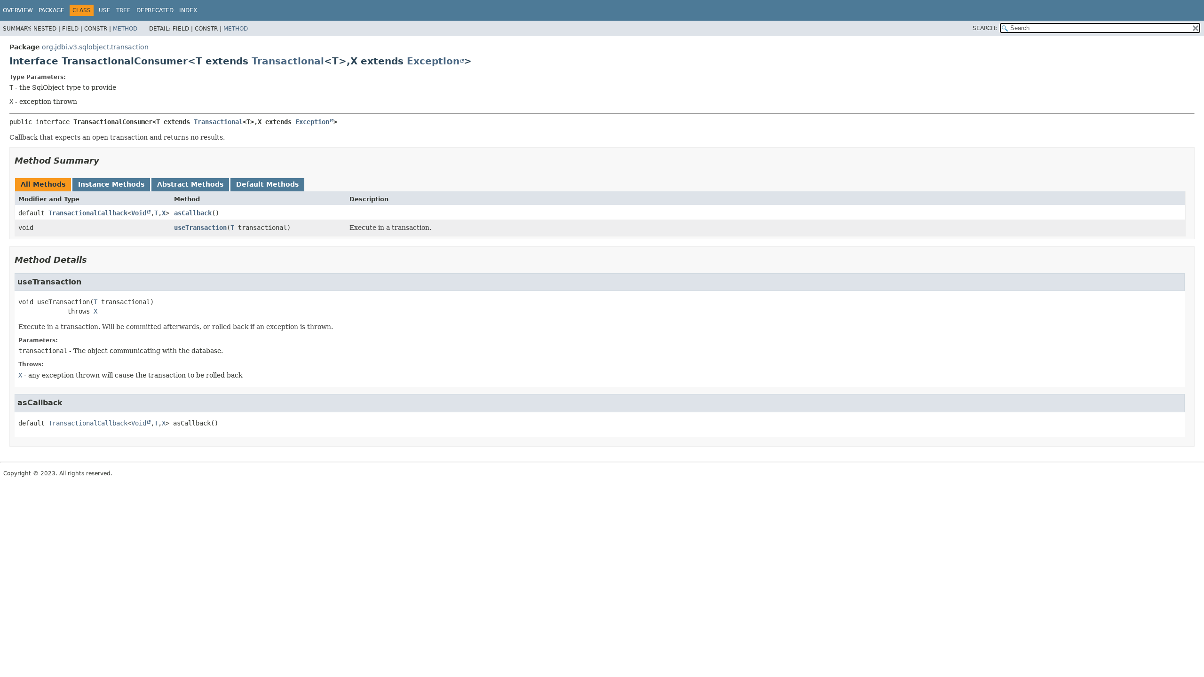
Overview (18, 10)
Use (105, 10)
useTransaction (200, 227)
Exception (433, 61)
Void (138, 213)
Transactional (288, 61)
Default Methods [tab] (267, 184)
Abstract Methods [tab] (190, 184)
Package (51, 10)
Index (188, 10)
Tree (123, 10)
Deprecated (155, 10)
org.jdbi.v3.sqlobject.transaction (95, 47)
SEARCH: (985, 28)
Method (125, 28)
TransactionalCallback (87, 213)
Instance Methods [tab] (111, 184)
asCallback (193, 213)
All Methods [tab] (43, 184)
